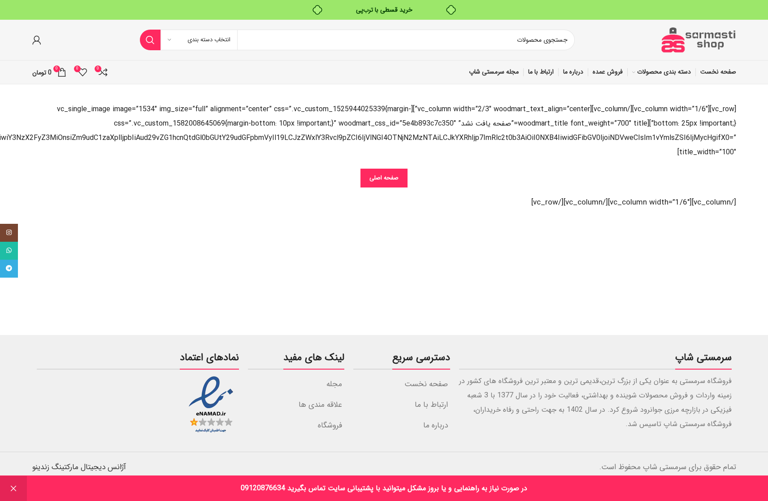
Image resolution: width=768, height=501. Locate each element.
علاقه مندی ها (320, 405)
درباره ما (435, 425)
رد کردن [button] (13, 488)
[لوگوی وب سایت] (698, 40)
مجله (334, 384)
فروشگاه (330, 425)
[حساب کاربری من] (37, 40)
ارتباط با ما (431, 405)
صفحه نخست (426, 384)
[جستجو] (150, 40)
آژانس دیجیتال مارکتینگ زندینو (79, 467)
